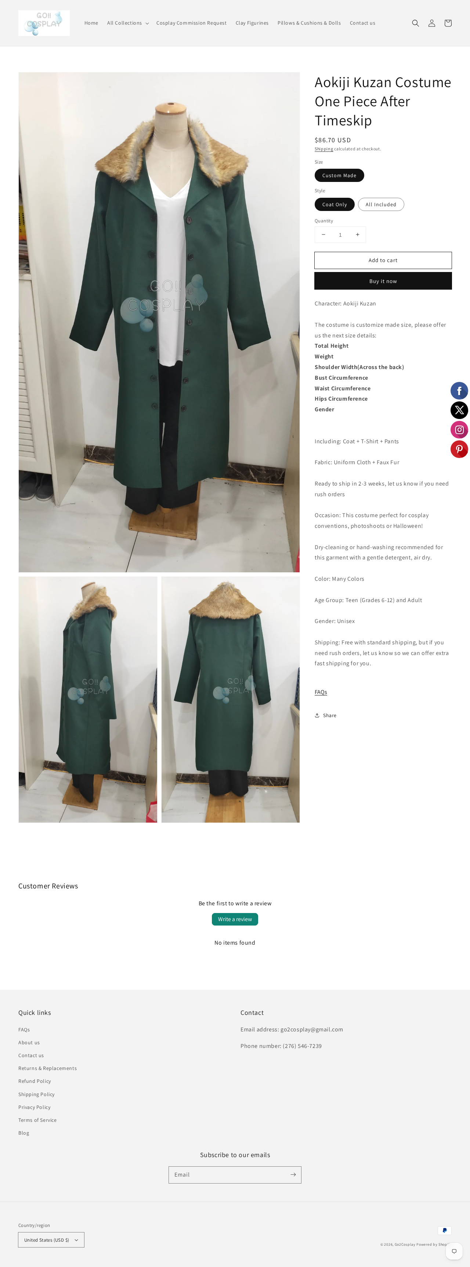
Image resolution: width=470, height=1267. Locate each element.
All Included (381, 204)
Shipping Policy (36, 1094)
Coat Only (334, 204)
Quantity (324, 220)
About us (29, 1042)
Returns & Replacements (47, 1068)
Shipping (324, 148)
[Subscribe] (293, 1175)
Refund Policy (34, 1081)
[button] (127, 23)
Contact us (31, 1055)
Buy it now (383, 281)
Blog (23, 1133)
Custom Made (339, 175)
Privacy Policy (34, 1107)
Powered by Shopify (434, 1244)
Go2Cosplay (405, 1244)
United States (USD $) (46, 1240)
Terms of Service (37, 1120)
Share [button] (330, 715)
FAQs (321, 691)
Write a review (235, 919)
